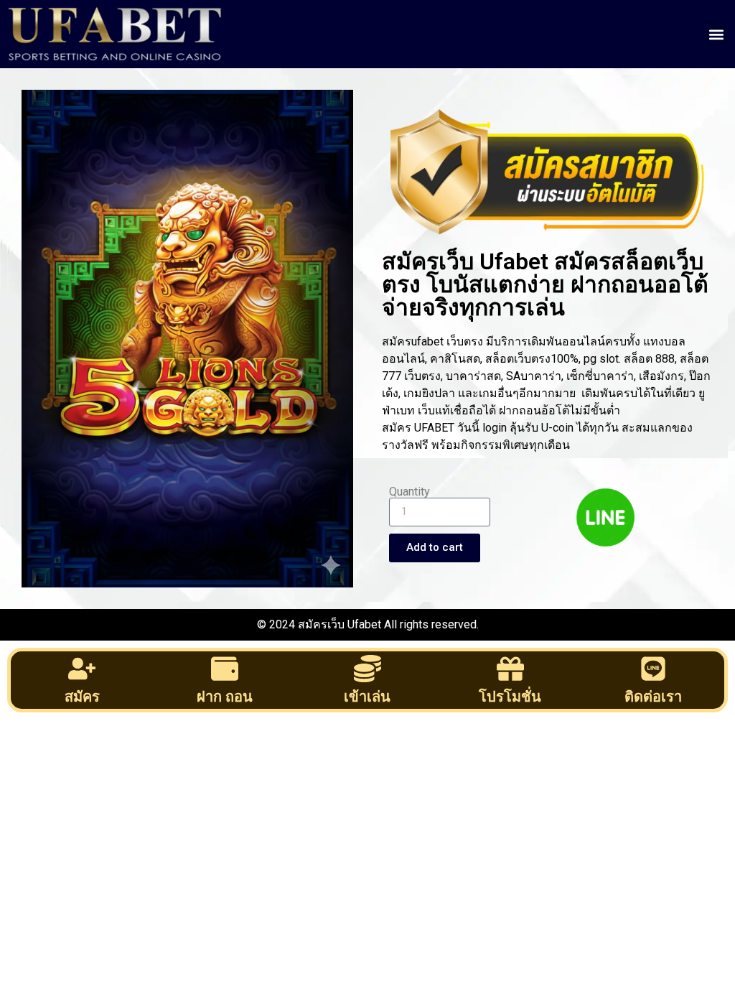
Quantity (409, 492)
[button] (716, 34)
